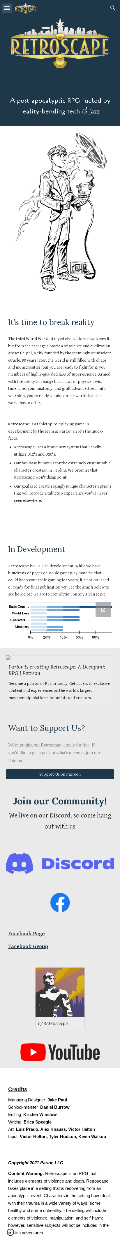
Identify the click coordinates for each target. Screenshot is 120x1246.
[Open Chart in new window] (103, 609)
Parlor (65, 431)
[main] (60, 106)
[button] (7, 8)
